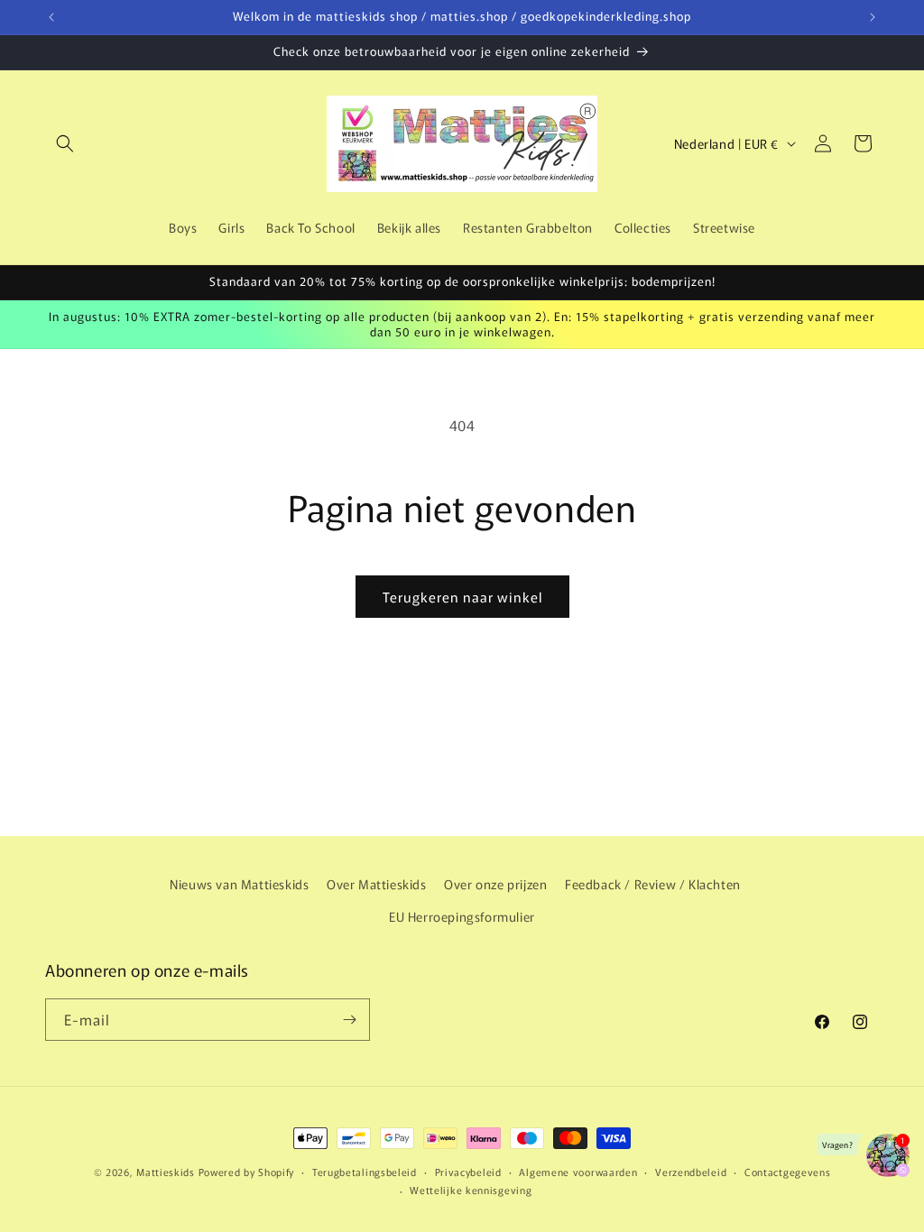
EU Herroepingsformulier (462, 916)
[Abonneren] (349, 1019)
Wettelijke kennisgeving (470, 1189)
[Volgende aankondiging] (872, 17)
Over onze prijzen (495, 884)
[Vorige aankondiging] (51, 17)
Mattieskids (165, 1171)
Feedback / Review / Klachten (653, 884)
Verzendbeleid (690, 1171)
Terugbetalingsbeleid (364, 1171)
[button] (65, 143)
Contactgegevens (787, 1171)
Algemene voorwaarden (578, 1171)
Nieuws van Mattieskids (239, 884)
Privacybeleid (468, 1171)
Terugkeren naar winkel (462, 596)
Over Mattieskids (377, 884)
